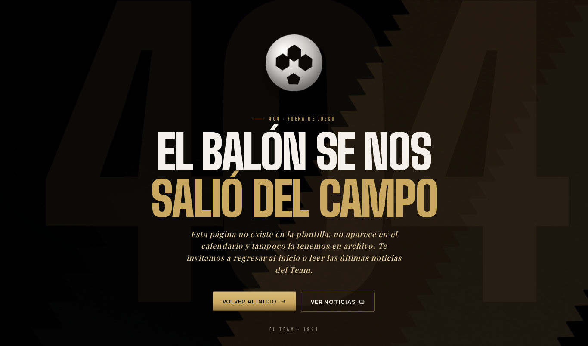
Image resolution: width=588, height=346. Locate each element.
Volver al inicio (250, 301)
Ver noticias (333, 302)
